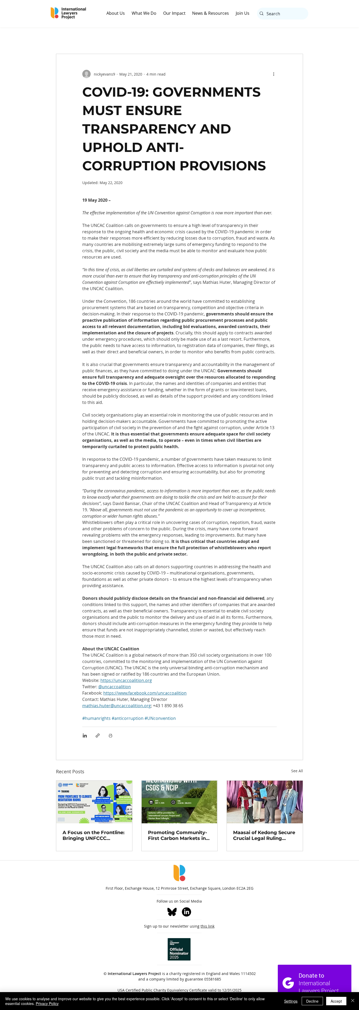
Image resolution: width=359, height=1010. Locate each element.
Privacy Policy (47, 1003)
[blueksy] (172, 912)
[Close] (353, 1001)
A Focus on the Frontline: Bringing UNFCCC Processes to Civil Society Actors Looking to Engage (94, 835)
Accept (336, 1001)
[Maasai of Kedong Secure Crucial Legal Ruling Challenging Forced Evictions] (265, 802)
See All (297, 770)
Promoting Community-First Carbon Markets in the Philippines (177, 835)
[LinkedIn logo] (186, 912)
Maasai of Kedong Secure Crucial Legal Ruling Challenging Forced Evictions (264, 835)
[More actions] (273, 74)
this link (207, 926)
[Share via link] (97, 735)
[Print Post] (110, 735)
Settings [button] (291, 1001)
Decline (312, 1001)
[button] (119, 13)
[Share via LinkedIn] (84, 735)
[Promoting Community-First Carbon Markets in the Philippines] (180, 802)
